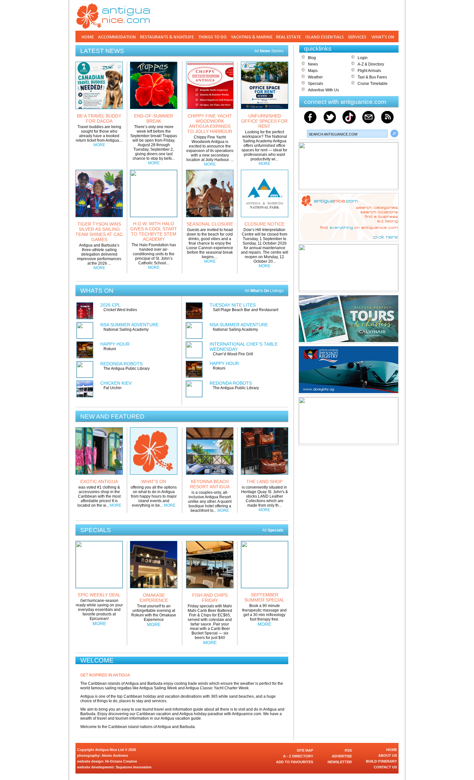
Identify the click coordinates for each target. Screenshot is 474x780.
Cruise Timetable (373, 83)
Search (394, 133)
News (313, 64)
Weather (315, 77)
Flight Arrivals (369, 70)
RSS (348, 750)
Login (363, 58)
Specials (315, 83)
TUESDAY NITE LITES (233, 305)
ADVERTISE (342, 756)
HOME (391, 750)
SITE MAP (305, 750)
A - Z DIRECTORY (298, 756)
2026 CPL (110, 305)
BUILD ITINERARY (381, 761)
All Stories (268, 51)
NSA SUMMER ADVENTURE (129, 324)
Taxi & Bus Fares (372, 77)
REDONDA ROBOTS (121, 363)
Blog (312, 58)
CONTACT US (385, 767)
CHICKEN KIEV (116, 383)
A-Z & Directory (371, 64)
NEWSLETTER (340, 762)
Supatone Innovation (134, 767)
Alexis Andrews (115, 755)
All (272, 530)
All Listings (264, 291)
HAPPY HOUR (115, 344)
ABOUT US (387, 755)
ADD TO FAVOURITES (294, 762)
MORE (99, 145)
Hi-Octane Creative (121, 761)
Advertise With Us (323, 90)
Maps (313, 70)
